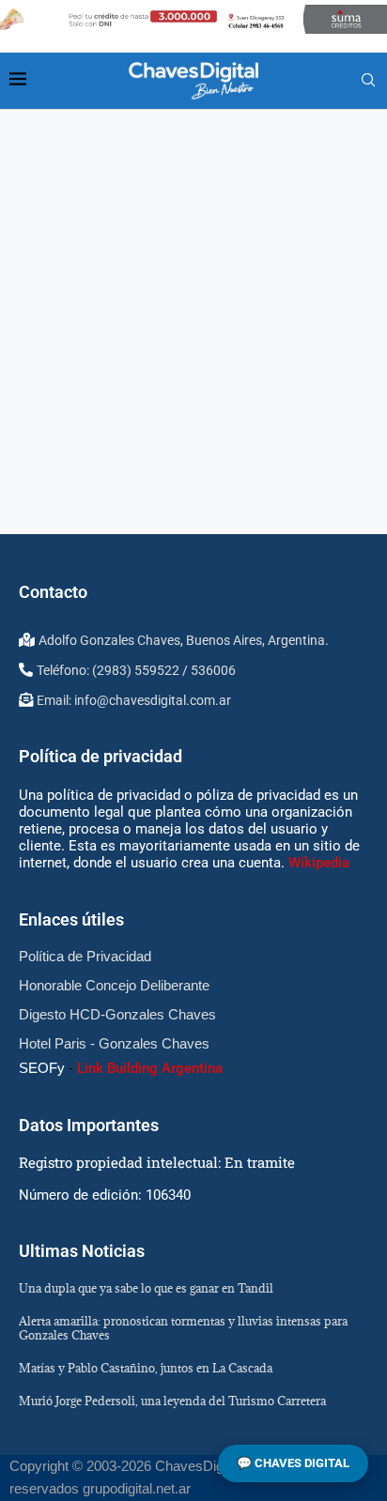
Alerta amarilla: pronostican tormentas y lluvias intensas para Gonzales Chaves (183, 1327)
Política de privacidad (100, 756)
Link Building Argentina (150, 1068)
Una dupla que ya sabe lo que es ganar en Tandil (146, 1287)
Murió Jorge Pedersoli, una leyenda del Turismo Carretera (172, 1400)
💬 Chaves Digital (293, 1463)
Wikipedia (318, 862)
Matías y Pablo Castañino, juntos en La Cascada (145, 1367)
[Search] (368, 80)
